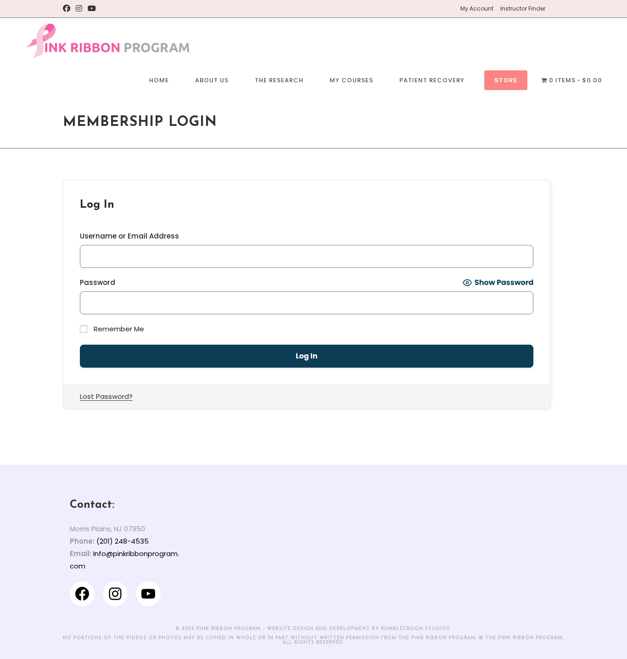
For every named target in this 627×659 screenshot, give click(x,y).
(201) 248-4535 (122, 541)
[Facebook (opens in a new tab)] (68, 8)
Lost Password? (106, 396)
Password (97, 282)
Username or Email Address (129, 236)
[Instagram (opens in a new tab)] (79, 8)
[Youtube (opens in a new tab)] (92, 8)
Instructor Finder (522, 8)
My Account (476, 8)
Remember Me (118, 329)
